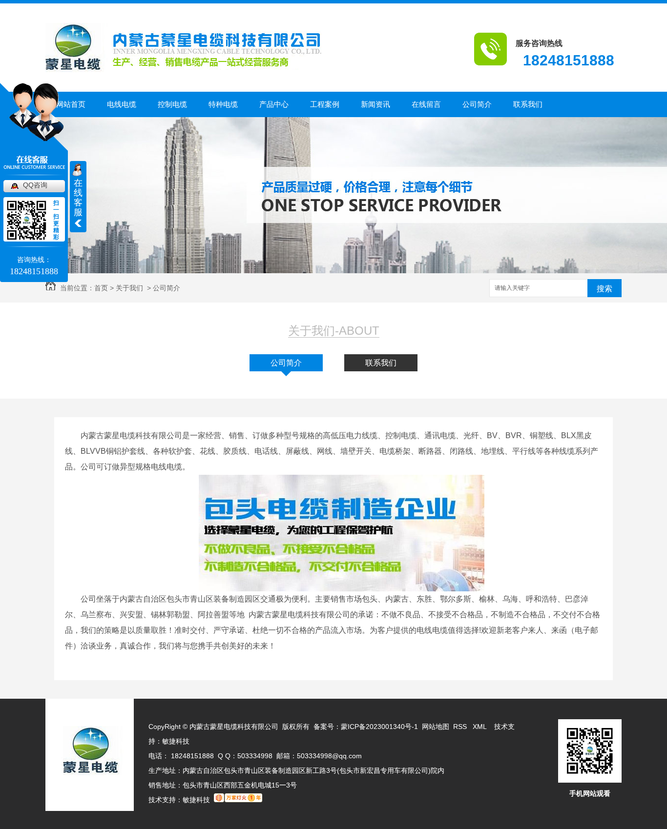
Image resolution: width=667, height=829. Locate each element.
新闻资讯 (375, 104)
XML (480, 726)
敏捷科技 (175, 741)
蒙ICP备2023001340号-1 (379, 726)
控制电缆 (172, 104)
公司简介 (477, 104)
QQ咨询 (35, 185)
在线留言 (426, 104)
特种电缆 (223, 104)
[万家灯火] (238, 800)
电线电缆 (121, 104)
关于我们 (129, 288)
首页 (101, 288)
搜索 (604, 288)
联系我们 (527, 104)
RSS (461, 726)
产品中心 (274, 104)
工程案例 (324, 104)
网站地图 (435, 726)
